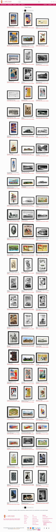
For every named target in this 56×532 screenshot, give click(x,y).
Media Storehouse (16, 528)
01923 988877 (45, 516)
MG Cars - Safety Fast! (24, 272)
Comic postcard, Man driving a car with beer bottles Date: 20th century (27, 433)
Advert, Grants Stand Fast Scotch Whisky (27, 484)
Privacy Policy (34, 516)
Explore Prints (3, 4)
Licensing (50, 4)
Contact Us (44, 515)
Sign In (54, 4)
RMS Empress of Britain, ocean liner (26, 205)
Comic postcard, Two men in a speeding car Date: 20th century (13, 433)
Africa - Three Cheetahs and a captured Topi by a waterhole (13, 254)
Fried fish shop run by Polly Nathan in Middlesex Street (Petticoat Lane (27, 448)
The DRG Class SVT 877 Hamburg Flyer (27, 135)
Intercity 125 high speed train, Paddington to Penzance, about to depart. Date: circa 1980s (42, 239)
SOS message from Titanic (11, 100)
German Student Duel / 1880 (11, 117)
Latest (19, 4)
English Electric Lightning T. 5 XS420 (27, 418)
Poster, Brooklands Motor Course (12, 400)
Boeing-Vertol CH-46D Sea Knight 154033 (27, 345)
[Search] (38, 1)
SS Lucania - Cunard (10, 154)
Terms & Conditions (35, 521)
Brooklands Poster (24, 100)
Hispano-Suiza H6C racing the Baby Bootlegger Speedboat (12, 187)
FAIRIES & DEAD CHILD (10, 418)
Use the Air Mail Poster (10, 81)
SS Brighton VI (38, 220)
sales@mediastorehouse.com (47, 518)
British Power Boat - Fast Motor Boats (13, 308)
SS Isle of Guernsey (24, 220)
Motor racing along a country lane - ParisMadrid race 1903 (26, 503)
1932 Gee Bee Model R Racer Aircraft (41, 117)
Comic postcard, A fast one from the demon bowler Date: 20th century (41, 448)
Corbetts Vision (23, 63)
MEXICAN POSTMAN (39, 400)
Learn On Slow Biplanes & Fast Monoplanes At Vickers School (40, 273)
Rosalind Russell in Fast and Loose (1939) (42, 502)
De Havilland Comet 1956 (11, 63)
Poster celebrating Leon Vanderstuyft (13, 205)
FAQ (33, 515)
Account (45, 4)
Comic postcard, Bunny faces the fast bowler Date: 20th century (12, 466)
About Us (22, 4)
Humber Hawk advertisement (40, 45)
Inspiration (10, 4)
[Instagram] (49, 528)
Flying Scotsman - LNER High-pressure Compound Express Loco (27, 45)
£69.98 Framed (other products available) (13, 27)
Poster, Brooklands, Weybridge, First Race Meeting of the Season (27, 401)
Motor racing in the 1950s (25, 172)
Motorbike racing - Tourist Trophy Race (13, 45)
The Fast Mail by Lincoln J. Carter (26, 154)
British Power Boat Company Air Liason (27, 308)
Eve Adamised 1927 (39, 100)
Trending (14, 4)
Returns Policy (34, 518)
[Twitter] (46, 528)
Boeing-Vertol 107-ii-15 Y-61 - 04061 (27, 363)
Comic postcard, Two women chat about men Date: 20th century (42, 419)
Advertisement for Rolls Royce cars (41, 172)
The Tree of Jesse (10, 363)
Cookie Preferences (35, 524)
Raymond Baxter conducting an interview (13, 220)
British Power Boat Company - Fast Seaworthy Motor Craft (26, 327)
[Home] (5, 2)
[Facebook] (44, 528)
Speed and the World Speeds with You (42, 466)
